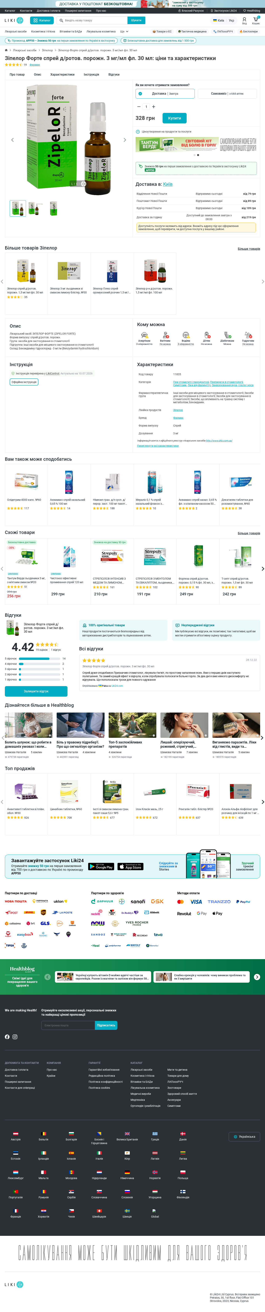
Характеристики (62, 74)
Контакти (26, 10)
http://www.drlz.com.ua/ (219, 440)
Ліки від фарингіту (199, 385)
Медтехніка (138, 1099)
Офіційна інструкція (24, 382)
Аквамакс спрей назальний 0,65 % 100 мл (67, 501)
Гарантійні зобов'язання (104, 1069)
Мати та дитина (177, 1069)
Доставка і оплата (48, 10)
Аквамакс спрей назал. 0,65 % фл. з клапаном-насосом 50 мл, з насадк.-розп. (198, 502)
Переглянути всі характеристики (158, 445)
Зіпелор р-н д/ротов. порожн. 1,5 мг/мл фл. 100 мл (154, 290)
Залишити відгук (36, 691)
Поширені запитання (78, 10)
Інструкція (91, 74)
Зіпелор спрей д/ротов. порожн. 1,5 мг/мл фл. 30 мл (25, 290)
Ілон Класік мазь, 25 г (149, 809)
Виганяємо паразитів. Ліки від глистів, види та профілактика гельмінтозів (234, 744)
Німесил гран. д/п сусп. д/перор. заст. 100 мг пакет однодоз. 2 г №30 (109, 502)
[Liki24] (14, 1284)
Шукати (136, 20)
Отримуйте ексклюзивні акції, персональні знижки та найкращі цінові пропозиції (78, 1012)
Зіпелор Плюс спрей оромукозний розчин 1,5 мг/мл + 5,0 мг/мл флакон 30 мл (111, 290)
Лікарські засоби (16, 31)
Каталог (10, 10)
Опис (37, 74)
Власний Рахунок (193, 10)
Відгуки (114, 74)
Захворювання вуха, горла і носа (233, 385)
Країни (51, 1075)
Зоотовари (174, 1087)
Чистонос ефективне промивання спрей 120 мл (66, 580)
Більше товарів (249, 249)
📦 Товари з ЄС (161, 31)
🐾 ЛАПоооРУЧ (223, 31)
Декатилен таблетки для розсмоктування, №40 (237, 501)
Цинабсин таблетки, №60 (66, 809)
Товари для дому (178, 1075)
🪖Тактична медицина (192, 31)
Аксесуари (174, 1099)
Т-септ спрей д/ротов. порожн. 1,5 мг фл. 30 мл (237, 580)
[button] (165, 94)
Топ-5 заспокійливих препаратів (125, 744)
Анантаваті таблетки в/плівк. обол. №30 (26, 811)
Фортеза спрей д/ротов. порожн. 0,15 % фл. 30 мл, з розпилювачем (196, 580)
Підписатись (106, 1025)
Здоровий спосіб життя (182, 1093)
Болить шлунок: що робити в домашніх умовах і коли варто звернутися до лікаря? (28, 744)
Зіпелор (47, 50)
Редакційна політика (102, 1075)
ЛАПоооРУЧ (175, 1081)
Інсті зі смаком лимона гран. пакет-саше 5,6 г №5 (111, 811)
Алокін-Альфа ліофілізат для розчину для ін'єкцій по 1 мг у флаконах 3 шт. (240, 811)
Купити (174, 118)
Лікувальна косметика (101, 31)
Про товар (17, 74)
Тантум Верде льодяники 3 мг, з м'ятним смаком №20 (26, 580)
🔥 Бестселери (248, 31)
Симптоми (179, 385)
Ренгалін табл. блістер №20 (196, 809)
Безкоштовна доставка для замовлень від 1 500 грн (161, 40)
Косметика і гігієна (43, 31)
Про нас (101, 10)
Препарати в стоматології (226, 382)
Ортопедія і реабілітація (145, 1105)
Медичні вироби (141, 1093)
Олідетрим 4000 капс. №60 (24, 499)
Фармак (35, 64)
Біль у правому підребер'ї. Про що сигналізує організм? (80, 744)
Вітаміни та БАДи (71, 31)
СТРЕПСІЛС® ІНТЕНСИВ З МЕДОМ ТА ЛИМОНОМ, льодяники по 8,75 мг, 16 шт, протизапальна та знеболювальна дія (111, 580)
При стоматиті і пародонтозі (191, 382)
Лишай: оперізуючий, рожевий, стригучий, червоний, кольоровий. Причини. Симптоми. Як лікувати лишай (179, 744)
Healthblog (253, 10)
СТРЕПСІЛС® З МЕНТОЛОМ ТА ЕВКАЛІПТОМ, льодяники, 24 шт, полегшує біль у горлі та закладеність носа (154, 580)
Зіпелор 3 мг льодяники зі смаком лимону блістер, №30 (68, 290)
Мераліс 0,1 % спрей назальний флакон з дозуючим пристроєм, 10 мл (154, 502)
